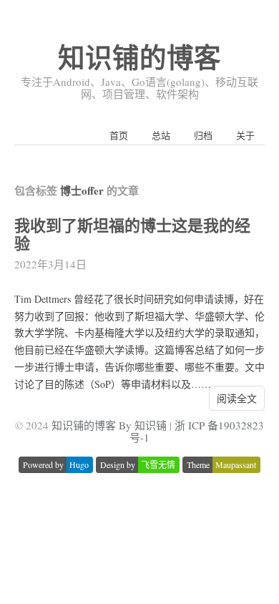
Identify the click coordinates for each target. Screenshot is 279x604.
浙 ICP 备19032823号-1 (196, 431)
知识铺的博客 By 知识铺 (109, 425)
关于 (245, 135)
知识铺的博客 (139, 57)
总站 (161, 135)
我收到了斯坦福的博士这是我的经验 (132, 234)
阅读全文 (237, 398)
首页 (118, 135)
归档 (203, 135)
